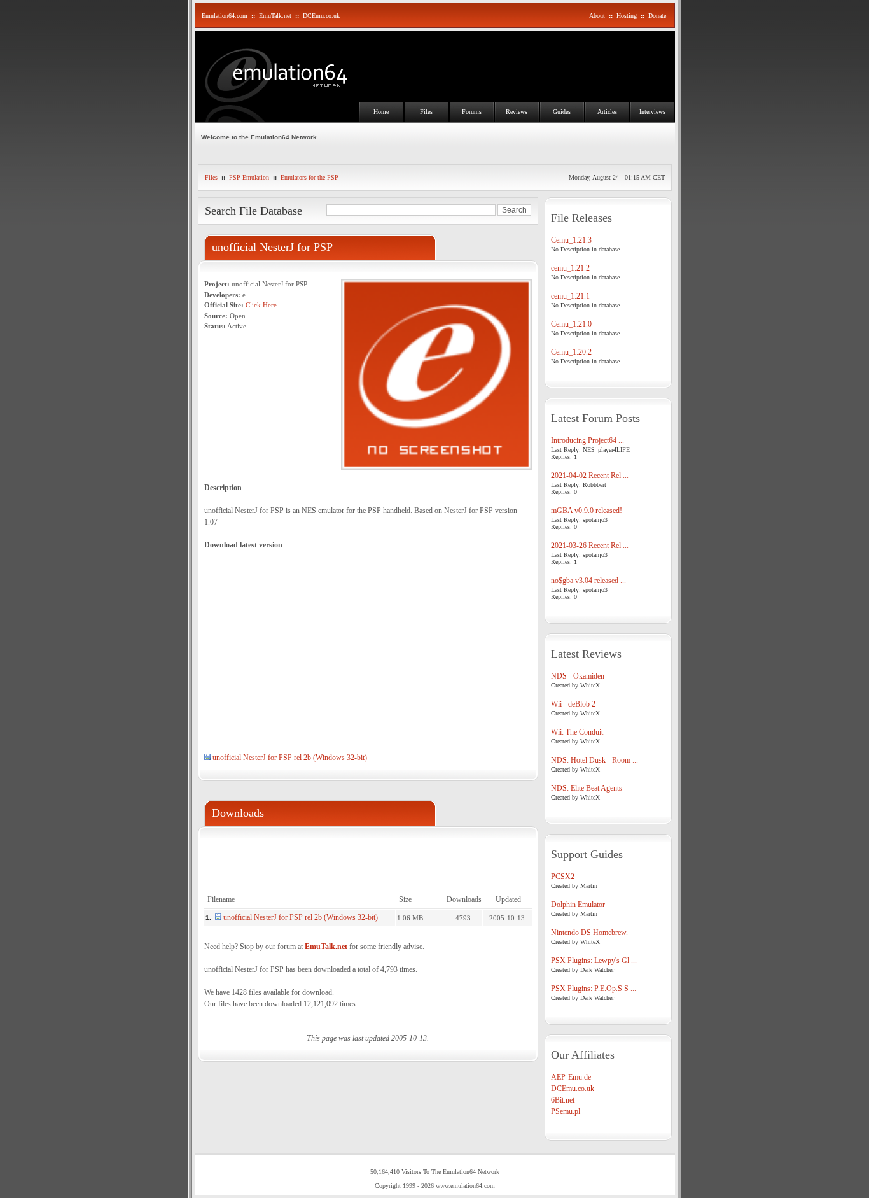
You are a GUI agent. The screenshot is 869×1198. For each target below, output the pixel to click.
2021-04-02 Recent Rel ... (590, 475)
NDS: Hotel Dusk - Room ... (594, 760)
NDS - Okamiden (577, 676)
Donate (657, 15)
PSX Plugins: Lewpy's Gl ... (594, 960)
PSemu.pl (565, 1111)
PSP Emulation (249, 177)
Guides (562, 111)
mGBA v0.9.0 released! (586, 510)
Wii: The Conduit (577, 732)
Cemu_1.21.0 (571, 324)
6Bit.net (562, 1100)
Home (381, 111)
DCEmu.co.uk (321, 15)
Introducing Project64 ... (587, 440)
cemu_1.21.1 (570, 296)
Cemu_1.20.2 (571, 352)
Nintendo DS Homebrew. (589, 932)
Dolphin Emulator (578, 904)
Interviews (652, 111)
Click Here (261, 305)
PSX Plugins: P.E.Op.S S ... (593, 988)
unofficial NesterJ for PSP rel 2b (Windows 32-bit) (289, 757)
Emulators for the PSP (309, 177)
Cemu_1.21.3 (571, 240)
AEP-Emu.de (571, 1077)
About (597, 15)
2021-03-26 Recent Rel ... (590, 545)
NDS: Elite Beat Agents (586, 788)
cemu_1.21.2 (570, 268)
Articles (607, 111)
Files (426, 111)
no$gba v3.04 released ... (588, 580)
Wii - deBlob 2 (573, 704)
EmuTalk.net (275, 15)
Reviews (516, 111)
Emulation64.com (224, 15)
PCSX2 (562, 876)
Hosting (626, 15)
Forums (472, 111)
